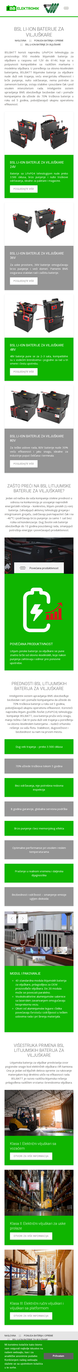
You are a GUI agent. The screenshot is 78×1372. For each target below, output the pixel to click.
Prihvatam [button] (58, 1356)
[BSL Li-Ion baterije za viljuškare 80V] (39, 429)
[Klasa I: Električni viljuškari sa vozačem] (39, 1113)
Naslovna (20, 40)
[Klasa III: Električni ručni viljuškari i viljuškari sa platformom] (39, 1273)
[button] (18, 1367)
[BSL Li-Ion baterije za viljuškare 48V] (39, 337)
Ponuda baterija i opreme (48, 40)
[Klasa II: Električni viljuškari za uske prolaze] (39, 1193)
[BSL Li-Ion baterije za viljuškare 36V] (39, 246)
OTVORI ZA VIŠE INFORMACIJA (31, 1156)
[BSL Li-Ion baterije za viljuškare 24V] (39, 155)
